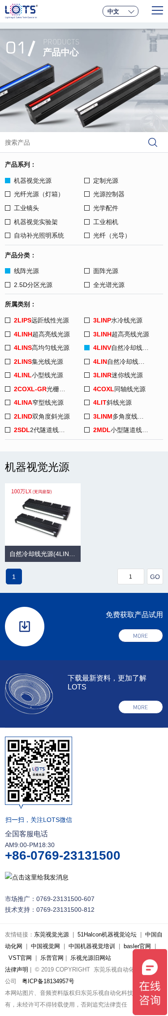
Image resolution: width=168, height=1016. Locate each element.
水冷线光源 (117, 320)
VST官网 (20, 957)
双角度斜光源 (42, 416)
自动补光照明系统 (39, 235)
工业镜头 (26, 208)
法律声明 (16, 969)
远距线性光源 (41, 320)
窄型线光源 (39, 402)
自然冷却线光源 (124, 347)
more (140, 635)
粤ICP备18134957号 (48, 981)
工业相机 (105, 221)
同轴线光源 (119, 389)
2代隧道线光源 (42, 429)
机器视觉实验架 (36, 221)
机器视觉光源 (33, 180)
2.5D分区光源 (33, 284)
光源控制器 (109, 194)
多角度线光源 (121, 416)
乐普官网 (52, 957)
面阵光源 (105, 270)
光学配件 (105, 208)
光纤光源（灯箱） (39, 194)
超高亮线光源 (42, 334)
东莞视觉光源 (51, 934)
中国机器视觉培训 (92, 946)
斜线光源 (112, 402)
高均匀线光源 (41, 347)
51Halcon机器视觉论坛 (107, 934)
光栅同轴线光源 (49, 389)
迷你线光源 (118, 375)
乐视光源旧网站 (90, 957)
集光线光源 (38, 361)
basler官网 (137, 946)
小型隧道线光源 (124, 429)
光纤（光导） (112, 235)
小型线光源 (38, 375)
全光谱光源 (109, 284)
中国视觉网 (45, 946)
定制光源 (105, 180)
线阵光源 (26, 270)
